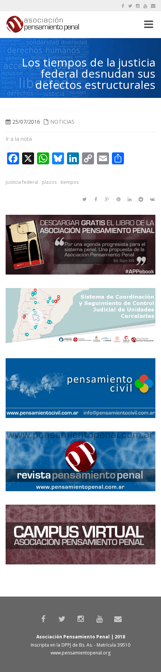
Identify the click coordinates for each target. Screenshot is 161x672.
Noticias (62, 121)
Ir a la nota (19, 138)
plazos (49, 182)
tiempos (70, 182)
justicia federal (22, 182)
